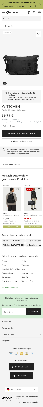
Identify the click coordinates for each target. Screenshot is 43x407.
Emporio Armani (8, 273)
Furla (24, 261)
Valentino (25, 265)
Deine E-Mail (9, 312)
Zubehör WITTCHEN (13, 241)
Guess (4, 261)
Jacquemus (6, 277)
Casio (4, 265)
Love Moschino (27, 273)
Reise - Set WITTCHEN (14, 245)
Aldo (23, 269)
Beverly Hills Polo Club (11, 269)
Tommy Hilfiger (28, 281)
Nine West (26, 277)
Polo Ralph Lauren (9, 281)
